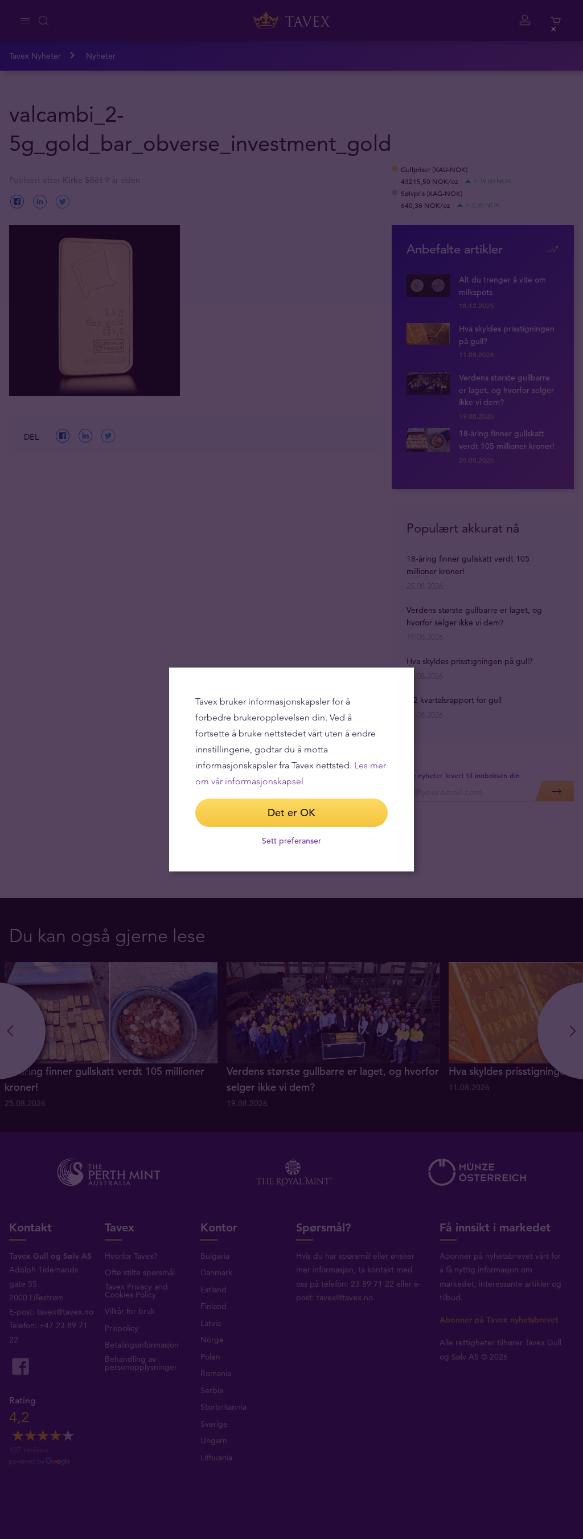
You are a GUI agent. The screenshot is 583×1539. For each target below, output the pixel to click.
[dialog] (291, 769)
